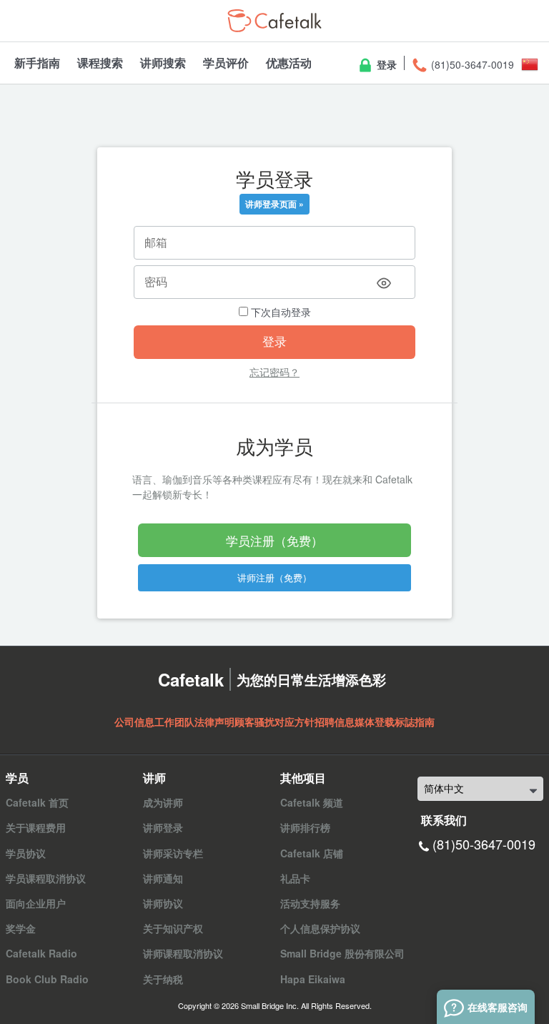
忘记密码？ (274, 372)
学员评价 (226, 62)
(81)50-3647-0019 (471, 64)
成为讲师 (163, 802)
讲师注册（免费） (274, 577)
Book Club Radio (47, 979)
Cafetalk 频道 (311, 802)
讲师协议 (163, 903)
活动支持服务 (310, 903)
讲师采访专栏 (173, 853)
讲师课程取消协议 (183, 953)
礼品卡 (295, 878)
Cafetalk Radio (41, 953)
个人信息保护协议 (320, 928)
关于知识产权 (173, 928)
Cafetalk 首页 (37, 802)
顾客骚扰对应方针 (274, 721)
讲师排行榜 (305, 827)
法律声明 (214, 721)
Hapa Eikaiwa (312, 979)
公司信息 (134, 721)
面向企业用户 (36, 903)
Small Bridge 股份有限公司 (342, 953)
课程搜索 (100, 62)
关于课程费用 (36, 827)
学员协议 (26, 853)
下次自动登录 (279, 312)
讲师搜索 (163, 62)
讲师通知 (163, 878)
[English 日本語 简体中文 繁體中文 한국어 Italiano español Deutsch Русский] (480, 788)
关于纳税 (163, 979)
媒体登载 (375, 721)
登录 (385, 64)
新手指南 (37, 62)
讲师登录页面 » (274, 203)
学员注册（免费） (274, 540)
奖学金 (21, 928)
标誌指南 (415, 721)
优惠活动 (289, 62)
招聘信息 (335, 721)
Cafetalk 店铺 (311, 853)
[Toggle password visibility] (384, 283)
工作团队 (174, 721)
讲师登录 (163, 827)
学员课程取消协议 (46, 878)
